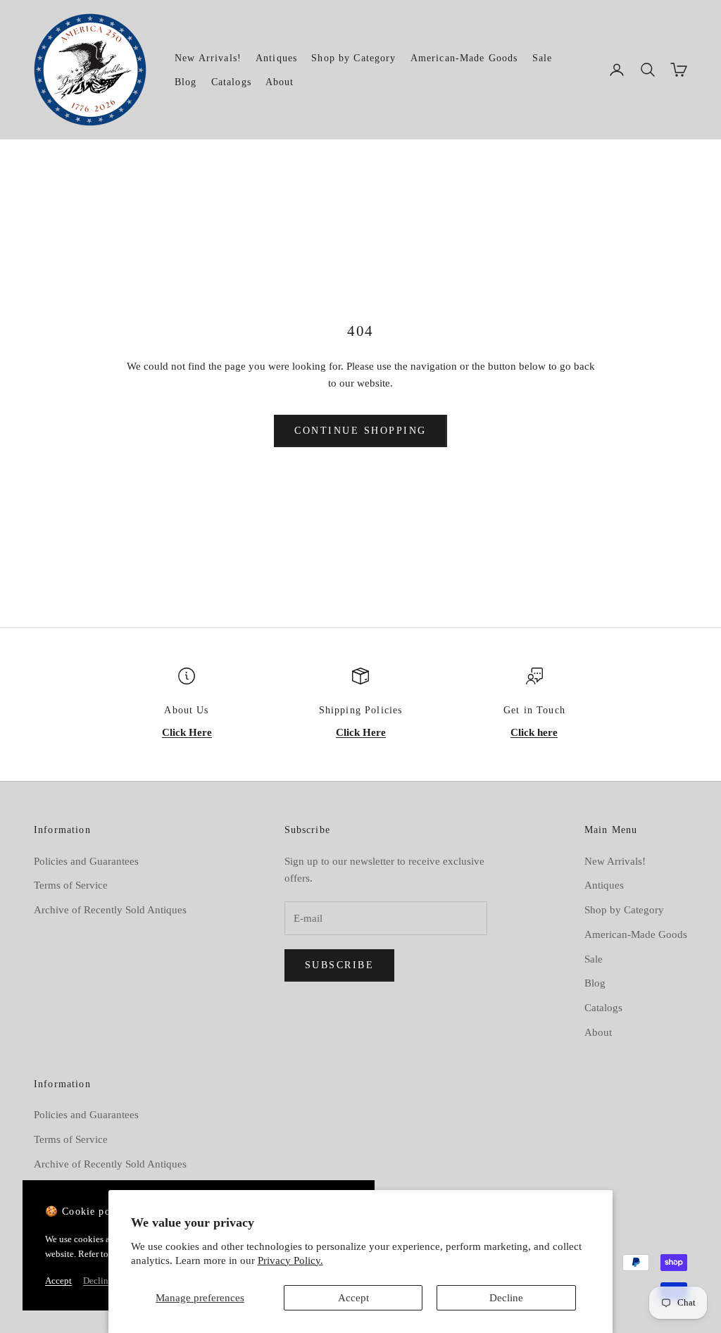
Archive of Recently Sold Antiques (110, 909)
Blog (186, 81)
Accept (353, 1297)
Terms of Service (71, 885)
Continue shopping (360, 430)
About (279, 81)
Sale (542, 57)
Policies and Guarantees (86, 861)
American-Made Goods (464, 57)
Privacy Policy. (290, 1260)
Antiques (276, 57)
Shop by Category (353, 57)
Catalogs (231, 81)
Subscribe (340, 965)
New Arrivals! (208, 57)
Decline (506, 1297)
